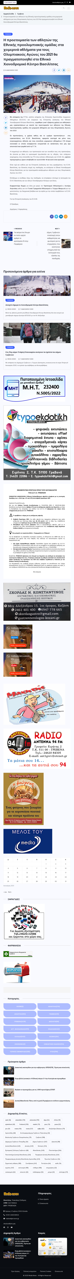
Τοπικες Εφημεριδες (20, 1051)
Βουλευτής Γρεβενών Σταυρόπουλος (18, 1137)
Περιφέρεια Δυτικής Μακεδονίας (47, 1155)
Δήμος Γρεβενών (40, 1142)
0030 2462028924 (12, 1215)
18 (8, 877)
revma (29, 1128)
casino (20, 1006)
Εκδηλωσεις (54, 1029)
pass (47, 1124)
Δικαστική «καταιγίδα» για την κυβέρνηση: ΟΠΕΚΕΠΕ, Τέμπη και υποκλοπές (42, 1067)
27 (27, 881)
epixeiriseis (10, 1124)
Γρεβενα (20, 14)
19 (17, 877)
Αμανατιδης (10, 1133)
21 (36, 877)
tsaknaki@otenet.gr (12, 1219)
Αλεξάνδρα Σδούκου (57, 1128)
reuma (18, 1128)
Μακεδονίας (38, 1150)
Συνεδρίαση (31, 1163)
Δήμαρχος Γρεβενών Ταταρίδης (16, 1142)
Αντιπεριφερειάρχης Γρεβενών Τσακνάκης (35, 1133)
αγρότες (9, 1168)
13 (27, 873)
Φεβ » (10, 892)
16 (55, 873)
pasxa (58, 1124)
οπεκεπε (24, 1172)
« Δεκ (5, 892)
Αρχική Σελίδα (8, 14)
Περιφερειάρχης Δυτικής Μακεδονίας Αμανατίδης (22, 1159)
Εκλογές (42, 1146)
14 (36, 873)
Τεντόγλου (46, 1163)
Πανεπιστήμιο (55, 1150)
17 (65, 873)
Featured (23, 1124)
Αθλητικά (20, 1014)
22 (46, 877)
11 (8, 873)
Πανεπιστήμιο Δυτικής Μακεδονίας (18, 1155)
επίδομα (37, 1168)
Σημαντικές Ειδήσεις (54, 1044)
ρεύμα (51, 1172)
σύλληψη (63, 1172)
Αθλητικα (54, 1006)
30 (56, 881)
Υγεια (54, 1051)
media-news (11, 309)
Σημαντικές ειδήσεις (13, 1163)
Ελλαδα (20, 1036)
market (36, 1124)
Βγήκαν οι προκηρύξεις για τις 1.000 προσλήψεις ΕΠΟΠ (35, 1090)
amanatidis (20, 1120)
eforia (57, 1120)
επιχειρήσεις (51, 1168)
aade (8, 1120)
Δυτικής (29, 1146)
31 (65, 881)
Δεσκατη (54, 1021)
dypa (46, 1120)
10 (65, 868)
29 (46, 881)
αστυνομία (23, 1168)
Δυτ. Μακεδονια (20, 1029)
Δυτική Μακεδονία (12, 1146)
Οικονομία (20, 1044)
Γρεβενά (40, 1137)
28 (37, 881)
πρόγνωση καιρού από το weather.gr (53, 1256)
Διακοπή (56, 1142)
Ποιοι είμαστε (44, 1199)
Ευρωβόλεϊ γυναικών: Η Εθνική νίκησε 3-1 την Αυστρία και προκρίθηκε (40, 1079)
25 (8, 881)
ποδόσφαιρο (38, 1172)
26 (17, 881)
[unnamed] (37, 602)
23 (56, 877)
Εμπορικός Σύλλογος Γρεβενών (16, 1150)
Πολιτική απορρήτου (29, 1271)
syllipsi (40, 1128)
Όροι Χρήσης (15, 1271)
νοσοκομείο (10, 1172)
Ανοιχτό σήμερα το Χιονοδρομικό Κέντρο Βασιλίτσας (26, 305)
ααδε (58, 1163)
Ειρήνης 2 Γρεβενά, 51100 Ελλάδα (16, 1211)
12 (17, 873)
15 (46, 873)
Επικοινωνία (44, 1203)
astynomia (34, 1120)
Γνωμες (54, 1014)
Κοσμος (54, 1036)
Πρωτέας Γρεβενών (52, 1159)
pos (7, 1128)
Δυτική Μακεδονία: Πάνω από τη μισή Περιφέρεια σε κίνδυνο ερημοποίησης (42, 1101)
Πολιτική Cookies (45, 1271)
